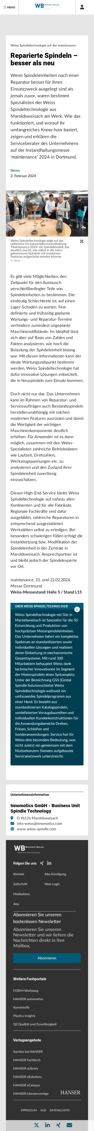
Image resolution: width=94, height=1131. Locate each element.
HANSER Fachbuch (27, 1060)
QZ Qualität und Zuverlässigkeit (35, 1024)
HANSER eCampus (26, 1085)
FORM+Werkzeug (25, 990)
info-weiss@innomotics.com (39, 824)
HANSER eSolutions (27, 1077)
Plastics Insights (24, 1016)
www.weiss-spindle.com (36, 829)
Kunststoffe (21, 1007)
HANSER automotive (28, 999)
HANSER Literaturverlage (31, 1093)
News (15, 170)
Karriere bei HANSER (28, 1051)
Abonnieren (47, 958)
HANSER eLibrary (25, 1068)
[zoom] (82, 241)
